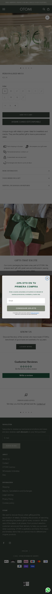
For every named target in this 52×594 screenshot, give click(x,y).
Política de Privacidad (35, 312)
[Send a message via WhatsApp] (48, 590)
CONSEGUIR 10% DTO (26, 308)
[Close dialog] (47, 278)
